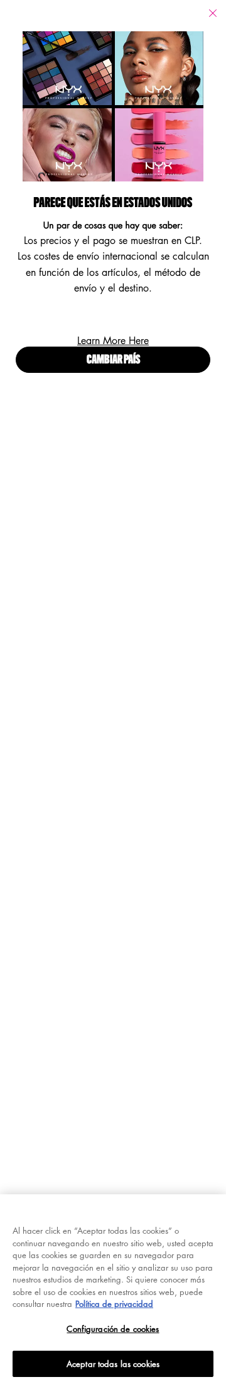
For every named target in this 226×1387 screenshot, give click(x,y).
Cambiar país (113, 360)
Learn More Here (113, 340)
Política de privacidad (114, 1303)
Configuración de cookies (113, 1328)
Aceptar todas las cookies (113, 1363)
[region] (113, 1290)
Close (213, 13)
